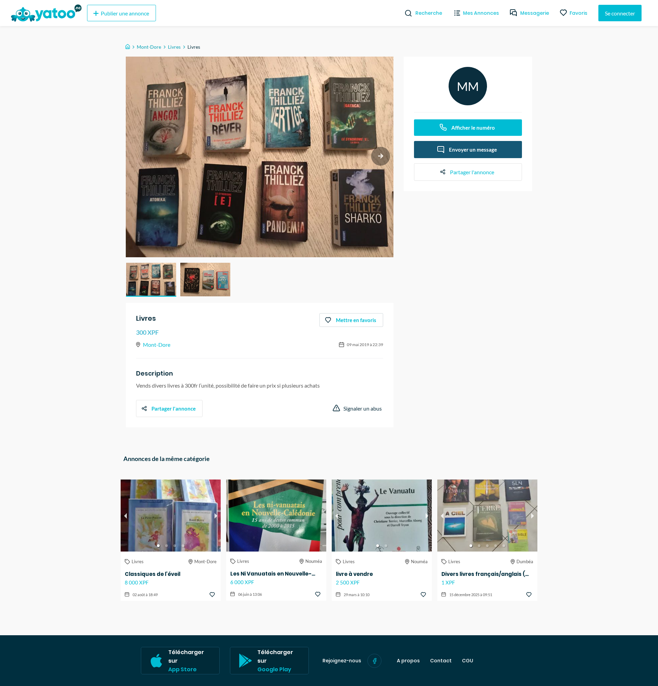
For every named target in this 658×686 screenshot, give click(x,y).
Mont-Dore (149, 47)
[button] (151, 279)
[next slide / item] (380, 156)
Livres (174, 47)
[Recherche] (405, 13)
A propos (408, 661)
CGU (467, 661)
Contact (441, 661)
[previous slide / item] (125, 516)
